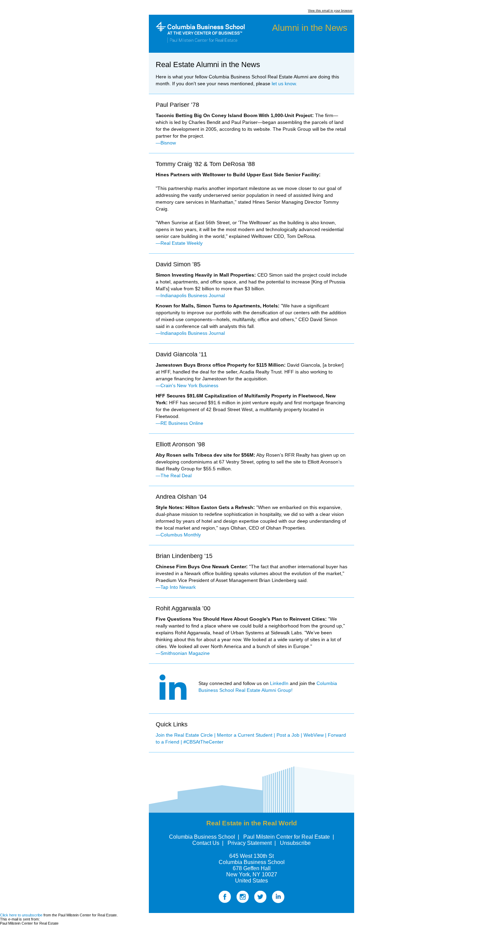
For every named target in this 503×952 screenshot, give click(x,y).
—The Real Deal (174, 475)
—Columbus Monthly (178, 534)
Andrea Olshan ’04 (181, 496)
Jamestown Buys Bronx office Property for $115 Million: (221, 365)
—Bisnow (166, 142)
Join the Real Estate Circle (184, 735)
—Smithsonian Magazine (183, 653)
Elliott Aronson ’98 (180, 444)
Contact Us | (207, 843)
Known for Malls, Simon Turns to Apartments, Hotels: (218, 305)
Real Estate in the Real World (251, 823)
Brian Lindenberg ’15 (184, 556)
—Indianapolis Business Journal (190, 295)
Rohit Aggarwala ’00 (183, 608)
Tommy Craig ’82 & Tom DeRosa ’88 (205, 164)
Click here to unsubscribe (21, 915)
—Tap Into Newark (176, 587)
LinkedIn (279, 683)
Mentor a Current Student (244, 735)
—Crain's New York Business (187, 385)
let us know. (284, 83)
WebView (314, 735)
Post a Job (287, 735)
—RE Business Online (179, 423)
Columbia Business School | (204, 837)
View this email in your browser (330, 10)
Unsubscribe (295, 843)
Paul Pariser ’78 (177, 104)
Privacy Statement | (252, 843)
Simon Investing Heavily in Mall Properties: (206, 275)
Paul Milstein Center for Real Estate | (288, 837)
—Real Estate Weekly (179, 243)
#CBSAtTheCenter (203, 742)
